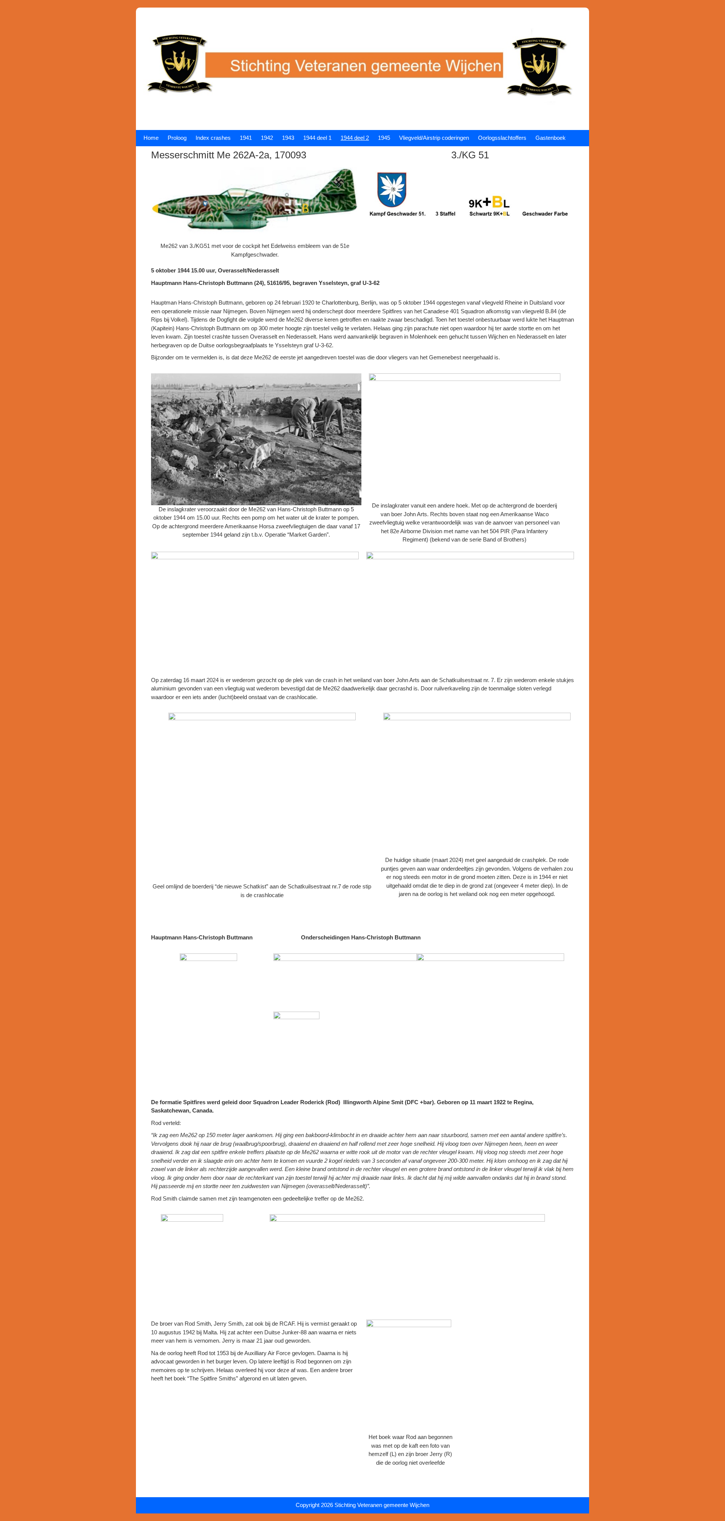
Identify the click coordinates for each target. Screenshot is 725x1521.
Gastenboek (550, 138)
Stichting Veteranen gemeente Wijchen (382, 1505)
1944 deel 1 (317, 138)
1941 (246, 138)
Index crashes (213, 138)
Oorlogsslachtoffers (502, 138)
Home (151, 138)
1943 (288, 138)
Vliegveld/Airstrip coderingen (434, 138)
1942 (267, 138)
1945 (384, 138)
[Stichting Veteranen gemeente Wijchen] (362, 118)
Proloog (177, 138)
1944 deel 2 (355, 138)
